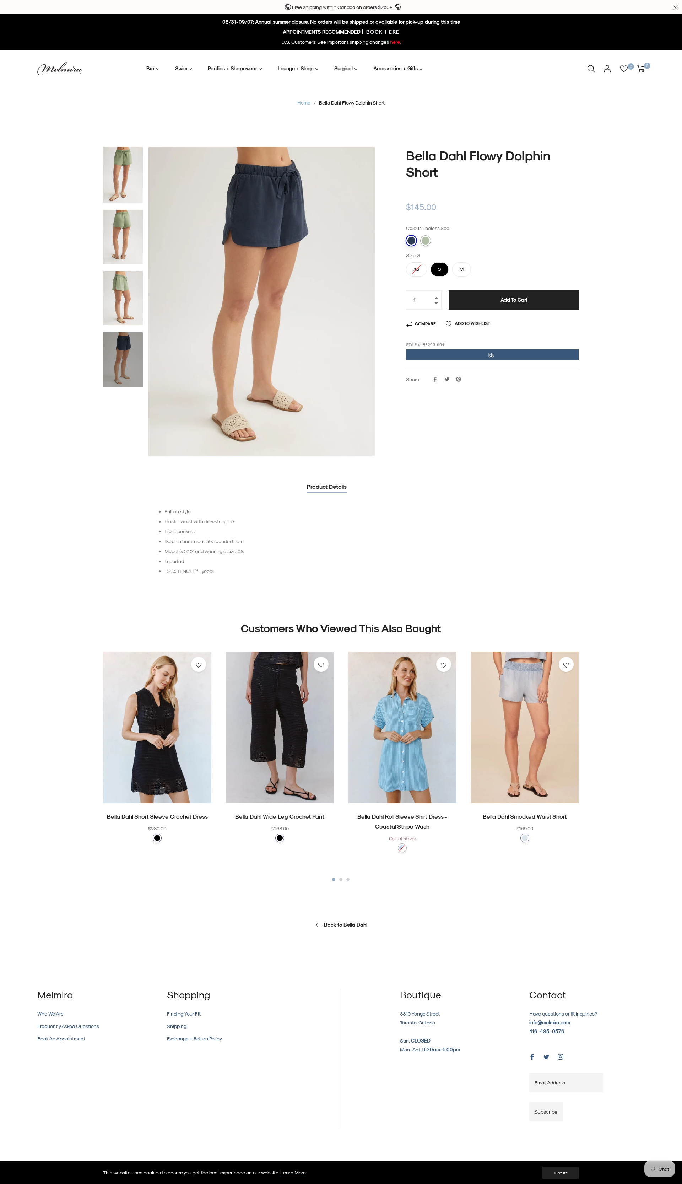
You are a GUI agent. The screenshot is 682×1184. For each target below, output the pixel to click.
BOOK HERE (382, 32)
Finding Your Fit (184, 1014)
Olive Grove (425, 240)
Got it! (560, 1172)
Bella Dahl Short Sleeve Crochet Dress (157, 816)
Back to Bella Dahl (345, 925)
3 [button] (348, 879)
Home (303, 103)
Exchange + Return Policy (194, 1038)
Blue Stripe (402, 847)
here (395, 42)
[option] (157, 761)
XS (416, 267)
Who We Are (50, 1014)
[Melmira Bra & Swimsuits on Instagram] (560, 1056)
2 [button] (340, 879)
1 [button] (333, 879)
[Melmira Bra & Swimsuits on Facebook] (532, 1056)
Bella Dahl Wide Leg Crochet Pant (279, 816)
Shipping (176, 1026)
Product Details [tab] (327, 486)
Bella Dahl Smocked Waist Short (525, 816)
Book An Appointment (61, 1038)
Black (157, 838)
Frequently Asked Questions (68, 1026)
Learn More (293, 1172)
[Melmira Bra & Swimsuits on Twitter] (546, 1056)
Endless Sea (411, 240)
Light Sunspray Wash (524, 838)
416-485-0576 (546, 1031)
